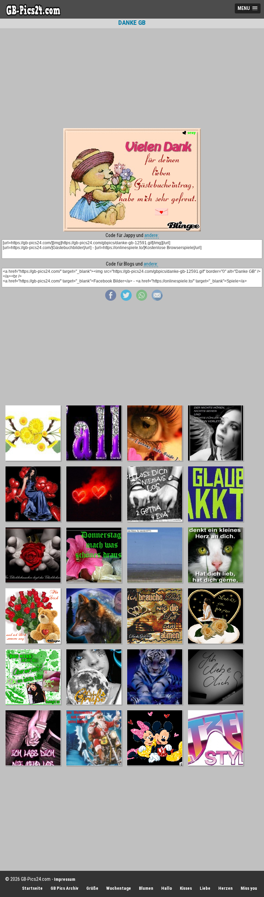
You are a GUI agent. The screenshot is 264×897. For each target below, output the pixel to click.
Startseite (32, 888)
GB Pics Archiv (64, 888)
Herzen (225, 888)
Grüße (92, 888)
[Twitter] (126, 299)
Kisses (186, 888)
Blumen (146, 888)
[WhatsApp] (141, 299)
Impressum (64, 879)
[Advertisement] (132, 78)
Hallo (166, 888)
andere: (151, 235)
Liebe (205, 888)
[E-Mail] (157, 299)
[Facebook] (110, 299)
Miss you (249, 888)
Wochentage (118, 888)
